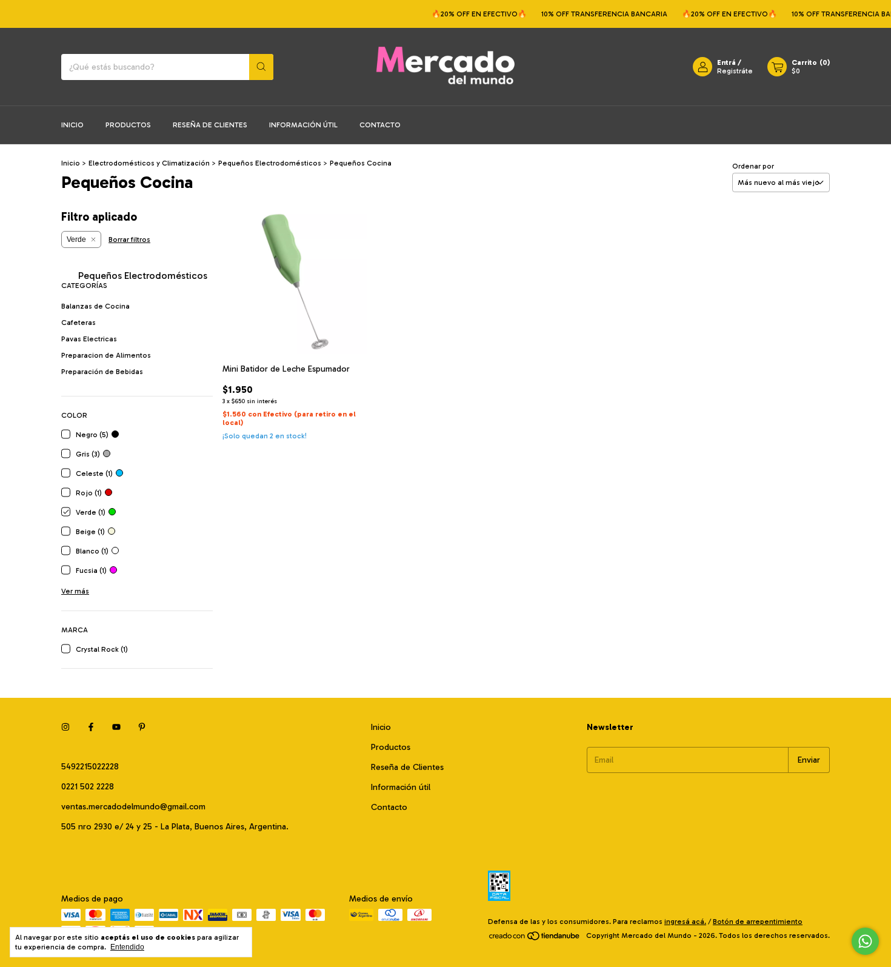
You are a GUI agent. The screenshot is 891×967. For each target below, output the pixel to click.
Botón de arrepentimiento (758, 921)
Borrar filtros (129, 239)
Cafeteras (78, 322)
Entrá (726, 62)
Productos (128, 125)
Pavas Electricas (89, 339)
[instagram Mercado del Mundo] (65, 727)
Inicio (72, 125)
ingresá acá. (685, 921)
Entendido (127, 947)
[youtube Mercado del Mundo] (116, 727)
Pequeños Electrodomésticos (270, 163)
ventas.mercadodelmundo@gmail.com (133, 806)
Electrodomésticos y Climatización (149, 163)
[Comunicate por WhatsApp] (865, 941)
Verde (76, 239)
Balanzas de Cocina (95, 306)
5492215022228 (90, 766)
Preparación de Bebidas (102, 371)
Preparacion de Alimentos (106, 355)
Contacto (380, 125)
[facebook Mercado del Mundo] (91, 727)
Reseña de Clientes (210, 125)
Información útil (303, 125)
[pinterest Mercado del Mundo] (142, 727)
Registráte (735, 71)
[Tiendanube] (535, 938)
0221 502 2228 (87, 786)
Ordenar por (753, 166)
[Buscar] (261, 67)
